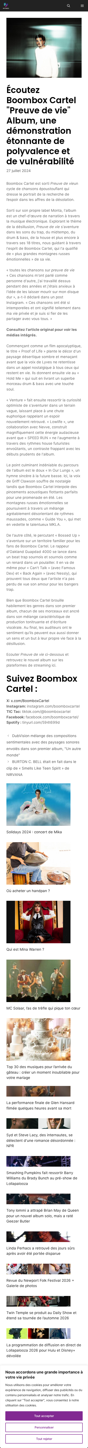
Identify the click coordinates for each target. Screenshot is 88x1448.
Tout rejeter (44, 1439)
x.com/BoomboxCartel (30, 701)
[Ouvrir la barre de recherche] (68, 5)
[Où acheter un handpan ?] (38, 882)
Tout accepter (44, 1416)
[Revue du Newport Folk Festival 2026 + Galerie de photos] (38, 1271)
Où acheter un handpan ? (28, 891)
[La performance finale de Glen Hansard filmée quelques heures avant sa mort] (38, 1094)
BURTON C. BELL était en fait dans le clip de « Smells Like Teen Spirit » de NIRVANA (41, 768)
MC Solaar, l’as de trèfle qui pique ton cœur (43, 1008)
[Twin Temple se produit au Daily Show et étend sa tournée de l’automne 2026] (38, 1303)
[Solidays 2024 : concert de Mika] (38, 823)
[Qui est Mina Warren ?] (38, 940)
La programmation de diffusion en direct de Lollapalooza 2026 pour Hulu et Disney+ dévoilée (43, 1350)
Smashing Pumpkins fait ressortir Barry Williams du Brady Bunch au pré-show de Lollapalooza (41, 1178)
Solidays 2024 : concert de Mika (34, 832)
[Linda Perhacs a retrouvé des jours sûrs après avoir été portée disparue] (38, 1239)
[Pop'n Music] (6, 5)
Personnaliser (44, 1427)
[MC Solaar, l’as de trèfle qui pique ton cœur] (38, 999)
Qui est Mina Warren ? (25, 949)
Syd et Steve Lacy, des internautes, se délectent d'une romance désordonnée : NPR (40, 1140)
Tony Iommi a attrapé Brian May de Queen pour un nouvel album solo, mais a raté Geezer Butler (42, 1215)
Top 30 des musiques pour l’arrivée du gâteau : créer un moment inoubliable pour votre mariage (42, 1072)
